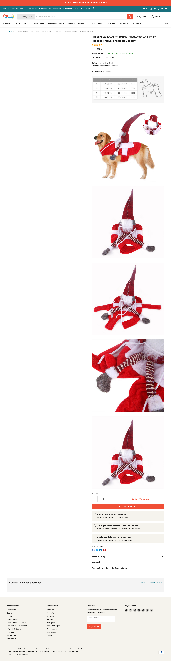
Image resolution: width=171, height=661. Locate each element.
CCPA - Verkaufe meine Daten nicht (20, 651)
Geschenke (7, 24)
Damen (17, 24)
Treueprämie (68, 8)
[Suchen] (130, 16)
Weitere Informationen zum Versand (113, 517)
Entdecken (124, 24)
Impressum (11, 649)
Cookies (81, 649)
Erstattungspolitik (42, 651)
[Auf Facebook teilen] (93, 550)
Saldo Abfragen (55, 8)
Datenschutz (28, 649)
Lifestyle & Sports (96, 24)
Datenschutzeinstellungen (45, 649)
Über (166, 24)
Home (9, 31)
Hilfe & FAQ (78, 8)
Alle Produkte (137, 24)
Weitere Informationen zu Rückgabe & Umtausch (118, 529)
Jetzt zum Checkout (128, 506)
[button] (97, 45)
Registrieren (93, 626)
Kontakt (87, 8)
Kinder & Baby (39, 24)
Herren (27, 24)
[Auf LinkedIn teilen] (100, 550)
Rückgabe (43, 8)
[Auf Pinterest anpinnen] (104, 550)
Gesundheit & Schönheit (77, 24)
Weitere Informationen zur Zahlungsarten (115, 540)
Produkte (15, 8)
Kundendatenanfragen (66, 649)
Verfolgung (33, 8)
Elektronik (112, 24)
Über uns (6, 8)
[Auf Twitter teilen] (97, 550)
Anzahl (95, 494)
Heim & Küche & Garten (56, 24)
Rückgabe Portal (71, 651)
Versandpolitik (57, 651)
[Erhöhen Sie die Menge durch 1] (112, 499)
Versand (23, 8)
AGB (19, 649)
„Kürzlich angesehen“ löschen (150, 582)
